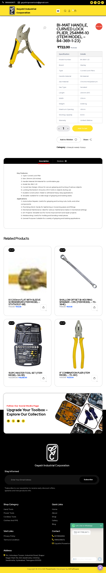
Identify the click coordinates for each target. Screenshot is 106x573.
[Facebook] (91, 2)
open (44, 27)
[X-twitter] (95, 2)
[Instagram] (102, 2)
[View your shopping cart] (75, 11)
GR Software (73, 569)
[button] (58, 11)
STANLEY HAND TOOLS (76, 147)
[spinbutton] (63, 128)
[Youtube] (98, 2)
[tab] (44, 161)
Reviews (61, 161)
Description (44, 161)
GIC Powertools (48, 569)
